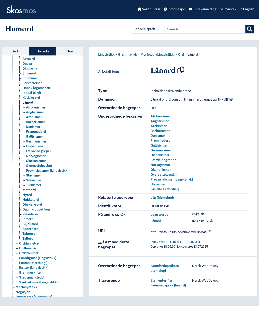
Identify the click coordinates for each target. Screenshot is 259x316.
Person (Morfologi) (33, 263)
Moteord (29, 190)
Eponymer (30, 78)
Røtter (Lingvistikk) (33, 268)
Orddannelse (29, 243)
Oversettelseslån (39, 166)
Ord (181, 54)
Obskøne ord (32, 204)
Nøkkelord (30, 200)
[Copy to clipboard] (180, 70)
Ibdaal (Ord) (31, 93)
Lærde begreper (38, 151)
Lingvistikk (106, 54)
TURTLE (176, 242)
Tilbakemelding (204, 9)
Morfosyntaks (26, 287)
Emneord (29, 73)
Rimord (28, 219)
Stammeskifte (30, 273)
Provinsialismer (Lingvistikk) (47, 170)
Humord (19, 28)
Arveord (28, 59)
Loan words (159, 214)
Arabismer (34, 117)
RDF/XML (158, 242)
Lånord (27, 102)
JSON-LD (193, 242)
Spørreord (30, 229)
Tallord (27, 238)
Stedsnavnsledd (31, 277)
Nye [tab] (69, 51)
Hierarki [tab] (42, 51)
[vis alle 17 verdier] (165, 189)
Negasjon (23, 292)
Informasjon (176, 9)
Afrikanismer (36, 107)
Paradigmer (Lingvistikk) (37, 258)
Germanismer (36, 141)
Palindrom (30, 214)
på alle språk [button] (145, 29)
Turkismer (33, 185)
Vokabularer (150, 9)
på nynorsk (228, 9)
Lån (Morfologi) (162, 198)
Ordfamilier (28, 248)
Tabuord (28, 234)
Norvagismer (36, 156)
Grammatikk (127, 54)
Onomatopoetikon (36, 209)
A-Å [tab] (16, 51)
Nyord (27, 195)
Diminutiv (29, 68)
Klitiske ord (31, 98)
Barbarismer (35, 122)
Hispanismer (35, 146)
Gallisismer (34, 136)
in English (247, 9)
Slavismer (33, 175)
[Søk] (249, 29)
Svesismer (34, 180)
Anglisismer (35, 112)
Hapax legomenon (36, 88)
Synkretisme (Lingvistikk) (38, 282)
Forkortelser (32, 83)
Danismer (33, 127)
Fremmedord (36, 132)
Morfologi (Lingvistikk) (157, 54)
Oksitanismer (36, 161)
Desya (27, 64)
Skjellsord (30, 224)
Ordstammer (29, 253)
